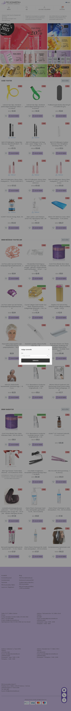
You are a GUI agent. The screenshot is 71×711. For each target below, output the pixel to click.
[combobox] (35, 355)
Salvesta (35, 360)
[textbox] (35, 356)
